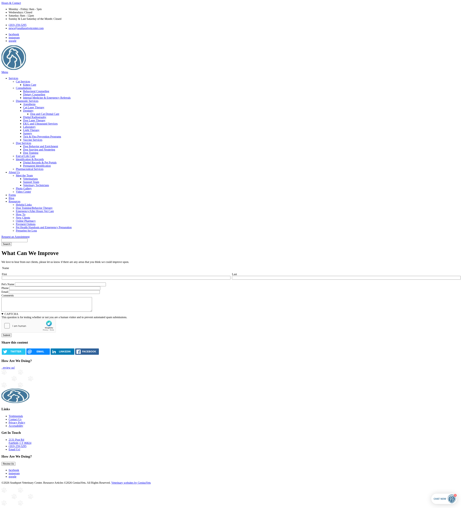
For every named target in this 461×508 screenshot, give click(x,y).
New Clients (23, 217)
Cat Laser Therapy (33, 107)
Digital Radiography (34, 117)
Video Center (23, 191)
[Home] (13, 68)
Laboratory (29, 126)
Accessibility (16, 425)
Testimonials (16, 416)
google (12, 40)
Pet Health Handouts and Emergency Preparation (44, 227)
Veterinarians (30, 178)
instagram (14, 37)
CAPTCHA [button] (11, 313)
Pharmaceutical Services (29, 169)
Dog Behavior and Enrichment (40, 146)
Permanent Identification (37, 165)
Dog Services (23, 143)
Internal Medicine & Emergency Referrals (47, 97)
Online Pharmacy (26, 220)
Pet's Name (7, 284)
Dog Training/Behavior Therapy (34, 207)
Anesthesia (29, 104)
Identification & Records (30, 159)
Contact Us (15, 419)
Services (13, 78)
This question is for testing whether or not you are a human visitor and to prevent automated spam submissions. (64, 315)
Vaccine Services (32, 139)
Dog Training (30, 152)
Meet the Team (24, 175)
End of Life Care (25, 156)
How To (20, 214)
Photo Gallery (24, 188)
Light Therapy (31, 130)
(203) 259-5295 (17, 24)
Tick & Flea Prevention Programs (42, 136)
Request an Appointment (15, 236)
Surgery (27, 133)
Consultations (23, 87)
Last (234, 274)
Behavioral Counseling (36, 91)
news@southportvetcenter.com (26, 28)
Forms (12, 194)
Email (4, 291)
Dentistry (28, 110)
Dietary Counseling (34, 94)
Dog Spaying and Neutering (39, 149)
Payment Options (25, 224)
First (4, 274)
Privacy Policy (17, 422)
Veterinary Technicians (36, 185)
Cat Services (23, 81)
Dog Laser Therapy (34, 120)
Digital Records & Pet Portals (40, 162)
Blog (11, 198)
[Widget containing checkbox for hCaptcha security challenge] (28, 326)
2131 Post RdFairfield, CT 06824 (20, 441)
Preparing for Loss (26, 230)
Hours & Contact (11, 3)
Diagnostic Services (27, 100)
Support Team (31, 181)
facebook (14, 34)
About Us (14, 172)
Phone (5, 288)
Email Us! (14, 449)
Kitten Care (29, 84)
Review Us (8, 463)
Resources (14, 201)
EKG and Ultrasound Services (40, 123)
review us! (8, 367)
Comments (7, 295)
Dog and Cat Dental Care (44, 113)
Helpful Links (24, 204)
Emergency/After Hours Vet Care (35, 211)
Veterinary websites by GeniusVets (131, 482)
